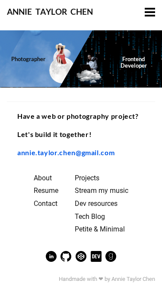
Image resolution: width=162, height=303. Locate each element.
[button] (150, 13)
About (43, 178)
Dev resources (96, 204)
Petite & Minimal (100, 229)
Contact (45, 204)
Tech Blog (90, 217)
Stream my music (101, 191)
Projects (87, 178)
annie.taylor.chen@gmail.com (65, 152)
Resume (46, 191)
